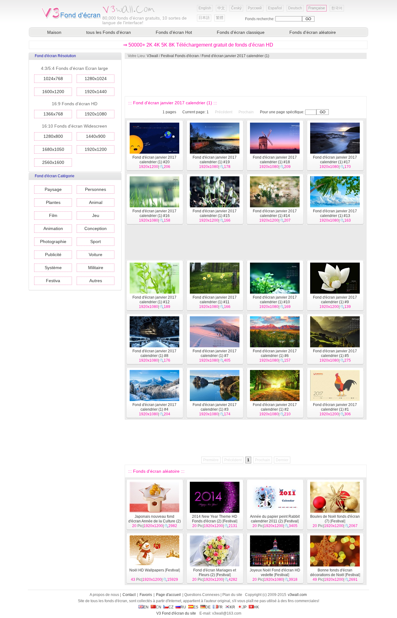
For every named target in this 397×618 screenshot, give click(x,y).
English (204, 8)
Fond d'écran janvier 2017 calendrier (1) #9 (335, 299)
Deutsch (295, 8)
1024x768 (53, 78)
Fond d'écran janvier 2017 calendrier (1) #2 (275, 407)
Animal (95, 202)
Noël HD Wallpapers (146, 570)
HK (256, 607)
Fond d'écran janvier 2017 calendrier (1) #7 (215, 353)
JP (244, 607)
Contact (129, 595)
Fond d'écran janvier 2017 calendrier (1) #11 (215, 299)
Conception (95, 228)
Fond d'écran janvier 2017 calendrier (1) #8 (154, 353)
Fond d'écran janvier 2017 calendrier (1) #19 (215, 159)
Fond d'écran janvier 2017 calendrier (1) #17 (335, 159)
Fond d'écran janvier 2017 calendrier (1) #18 (275, 159)
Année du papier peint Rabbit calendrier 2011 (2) (275, 518)
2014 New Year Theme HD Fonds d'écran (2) (214, 518)
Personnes (95, 189)
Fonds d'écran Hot (174, 32)
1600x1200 (53, 91)
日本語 (204, 18)
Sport (95, 241)
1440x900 (95, 136)
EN (146, 607)
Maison (54, 32)
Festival (229, 521)
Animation (53, 228)
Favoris (146, 595)
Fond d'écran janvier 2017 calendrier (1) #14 (275, 213)
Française (316, 8)
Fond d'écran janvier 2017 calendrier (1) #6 (275, 353)
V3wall (152, 56)
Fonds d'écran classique (241, 32)
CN (158, 607)
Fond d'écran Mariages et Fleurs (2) (214, 572)
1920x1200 (96, 149)
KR (232, 607)
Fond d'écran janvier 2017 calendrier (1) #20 (154, 159)
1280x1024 (96, 78)
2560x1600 (53, 162)
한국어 (336, 8)
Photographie (53, 241)
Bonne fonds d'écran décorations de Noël (331, 572)
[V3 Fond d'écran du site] (71, 18)
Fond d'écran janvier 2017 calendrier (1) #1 (335, 407)
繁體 (219, 18)
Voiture (95, 254)
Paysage (53, 189)
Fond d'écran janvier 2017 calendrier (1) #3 (215, 407)
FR (220, 607)
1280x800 (53, 136)
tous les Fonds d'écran (108, 32)
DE (208, 607)
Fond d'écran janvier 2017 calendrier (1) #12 (154, 299)
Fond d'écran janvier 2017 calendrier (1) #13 (335, 213)
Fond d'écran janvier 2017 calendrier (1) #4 (154, 407)
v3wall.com (297, 595)
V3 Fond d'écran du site (176, 613)
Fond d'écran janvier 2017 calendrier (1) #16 (154, 213)
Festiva (53, 280)
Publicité (53, 254)
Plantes (53, 202)
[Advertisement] (245, 78)
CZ (170, 607)
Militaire (95, 267)
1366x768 (53, 113)
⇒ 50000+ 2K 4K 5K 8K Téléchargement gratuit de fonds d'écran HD (198, 44)
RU (183, 607)
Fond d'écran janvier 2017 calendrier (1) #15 (215, 213)
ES (195, 607)
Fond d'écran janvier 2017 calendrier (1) (235, 56)
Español (275, 8)
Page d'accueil (168, 595)
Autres (95, 280)
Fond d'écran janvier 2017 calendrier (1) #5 (335, 353)
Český (236, 8)
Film (53, 215)
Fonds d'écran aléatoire (312, 32)
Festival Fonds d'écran (180, 56)
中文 (221, 8)
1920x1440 (96, 91)
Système (53, 267)
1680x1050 (53, 149)
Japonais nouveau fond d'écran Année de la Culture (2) (154, 518)
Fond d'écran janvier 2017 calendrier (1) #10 (275, 299)
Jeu (95, 215)
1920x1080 (96, 113)
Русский (255, 8)
